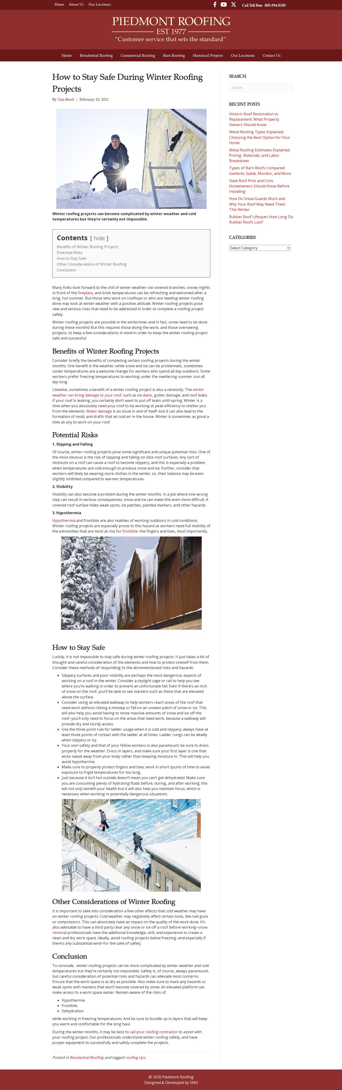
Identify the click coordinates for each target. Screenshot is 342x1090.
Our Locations (100, 4)
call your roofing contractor (154, 1031)
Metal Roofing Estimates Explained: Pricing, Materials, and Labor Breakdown (259, 155)
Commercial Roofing (138, 55)
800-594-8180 (275, 5)
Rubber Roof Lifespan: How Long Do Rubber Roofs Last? (261, 219)
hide (99, 238)
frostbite (130, 531)
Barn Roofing (174, 55)
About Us (76, 4)
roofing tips (135, 1057)
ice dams (144, 395)
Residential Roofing (96, 55)
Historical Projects (208, 55)
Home (59, 4)
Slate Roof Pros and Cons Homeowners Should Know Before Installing (259, 186)
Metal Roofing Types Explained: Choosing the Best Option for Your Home (259, 137)
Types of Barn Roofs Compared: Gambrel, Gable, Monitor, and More (260, 170)
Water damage (99, 411)
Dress (112, 750)
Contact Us (272, 55)
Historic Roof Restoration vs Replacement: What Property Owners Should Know (254, 119)
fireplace (85, 292)
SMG (194, 1082)
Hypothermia (63, 520)
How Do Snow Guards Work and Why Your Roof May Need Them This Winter (257, 204)
